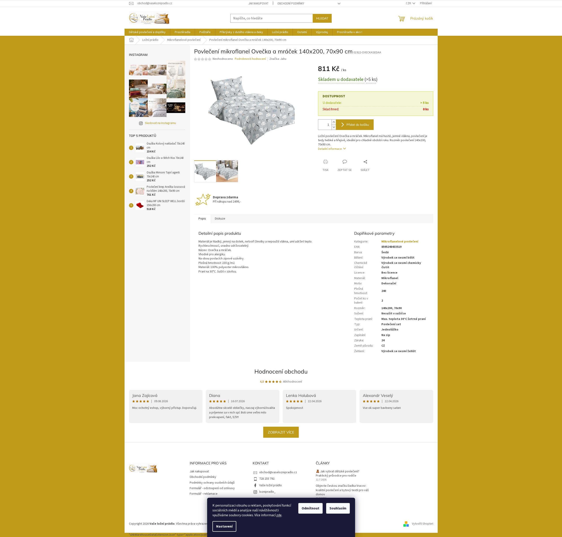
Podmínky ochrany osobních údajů (212, 483)
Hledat (322, 18)
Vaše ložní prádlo (270, 485)
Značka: (277, 59)
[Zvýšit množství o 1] (333, 122)
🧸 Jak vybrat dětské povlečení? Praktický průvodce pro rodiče (337, 473)
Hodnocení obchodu (281, 371)
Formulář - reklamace (204, 494)
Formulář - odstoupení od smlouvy (212, 488)
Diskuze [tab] (220, 218)
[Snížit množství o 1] (333, 127)
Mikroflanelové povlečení (399, 241)
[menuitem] (147, 32)
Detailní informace (330, 149)
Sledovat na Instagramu (160, 123)
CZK (409, 3)
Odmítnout (310, 508)
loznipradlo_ (267, 492)
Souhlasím (337, 508)
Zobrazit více (281, 432)
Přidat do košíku (357, 125)
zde (279, 515)
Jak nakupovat (258, 4)
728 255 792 (266, 479)
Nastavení (224, 526)
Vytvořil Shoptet (422, 524)
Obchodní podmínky (290, 4)
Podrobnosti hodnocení (250, 59)
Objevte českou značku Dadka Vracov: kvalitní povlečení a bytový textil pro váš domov (342, 490)
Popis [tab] (202, 218)
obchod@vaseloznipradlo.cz (278, 472)
